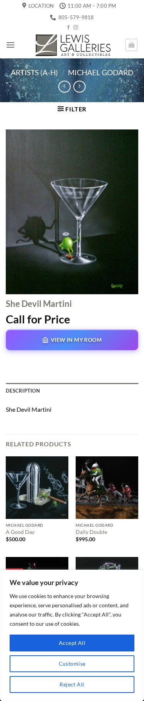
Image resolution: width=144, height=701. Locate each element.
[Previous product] (79, 87)
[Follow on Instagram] (75, 27)
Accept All (72, 643)
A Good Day (20, 532)
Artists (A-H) (34, 72)
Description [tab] (23, 391)
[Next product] (64, 87)
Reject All (72, 684)
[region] (72, 635)
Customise (72, 663)
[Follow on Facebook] (68, 27)
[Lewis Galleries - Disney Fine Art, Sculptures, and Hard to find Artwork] (72, 44)
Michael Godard (100, 72)
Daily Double (91, 532)
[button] (10, 44)
